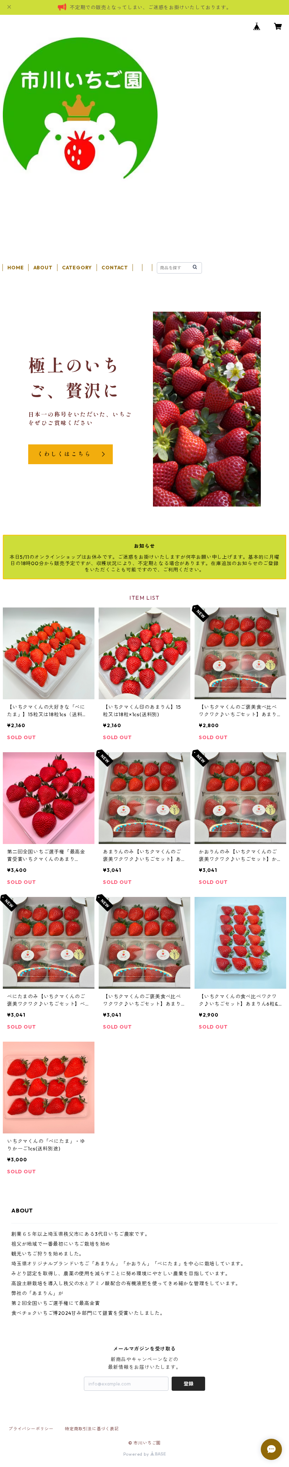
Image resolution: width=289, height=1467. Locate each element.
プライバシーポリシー (31, 1428)
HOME (15, 267)
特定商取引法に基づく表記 (92, 1428)
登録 (188, 1384)
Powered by (136, 1454)
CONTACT (115, 267)
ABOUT (43, 267)
